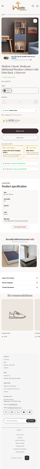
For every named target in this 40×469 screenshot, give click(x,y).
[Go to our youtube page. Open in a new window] (24, 412)
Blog (5, 362)
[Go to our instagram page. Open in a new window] (12, 412)
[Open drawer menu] (2, 6)
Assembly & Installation (20, 449)
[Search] (33, 6)
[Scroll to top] (27, 458)
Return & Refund (20, 440)
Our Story (6, 359)
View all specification (20, 227)
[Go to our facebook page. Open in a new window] (6, 412)
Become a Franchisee (10, 386)
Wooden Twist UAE (9, 365)
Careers (6, 391)
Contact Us (7, 375)
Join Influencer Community (11, 389)
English (19, 430)
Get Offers (31, 421)
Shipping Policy (20, 452)
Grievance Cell (20, 446)
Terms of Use (20, 434)
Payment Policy (20, 443)
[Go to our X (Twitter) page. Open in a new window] (18, 412)
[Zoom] (35, 21)
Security (20, 437)
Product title (6, 333)
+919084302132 (13, 404)
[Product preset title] (17, 314)
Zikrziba (6, 368)
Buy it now (20, 137)
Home (3, 14)
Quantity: (4, 97)
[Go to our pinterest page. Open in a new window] (30, 412)
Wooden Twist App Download (12, 378)
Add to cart (20, 131)
